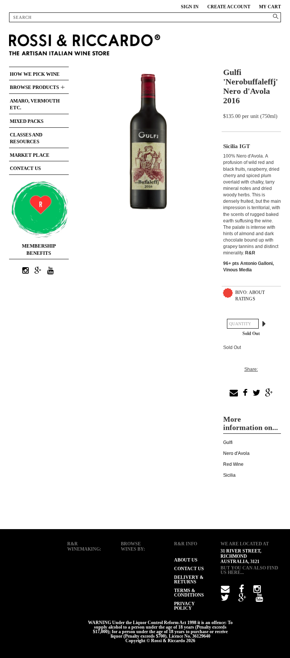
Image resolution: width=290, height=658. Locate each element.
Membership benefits (39, 249)
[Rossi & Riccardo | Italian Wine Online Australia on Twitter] (225, 599)
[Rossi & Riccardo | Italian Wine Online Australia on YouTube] (50, 271)
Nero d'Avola (236, 453)
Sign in (190, 6)
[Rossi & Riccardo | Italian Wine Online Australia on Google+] (37, 271)
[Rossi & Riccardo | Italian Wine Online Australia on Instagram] (25, 271)
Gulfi (228, 442)
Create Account (228, 6)
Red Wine (233, 464)
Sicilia (229, 475)
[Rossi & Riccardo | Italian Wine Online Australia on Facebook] (241, 590)
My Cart (270, 6)
